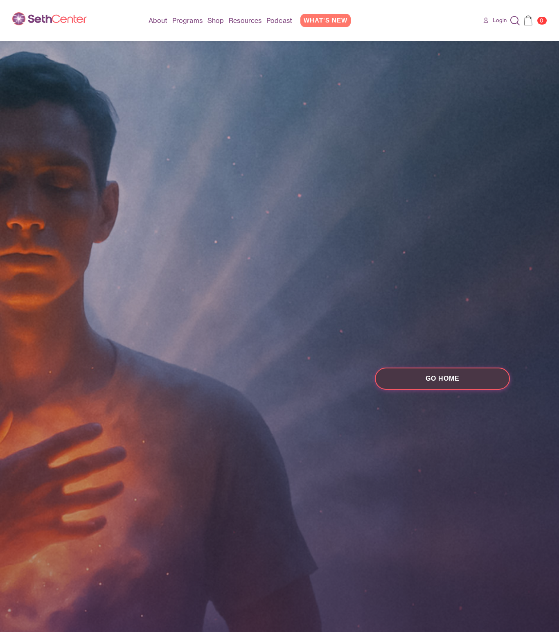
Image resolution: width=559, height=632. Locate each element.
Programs (187, 20)
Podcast (279, 20)
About (158, 20)
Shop (215, 20)
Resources (245, 20)
